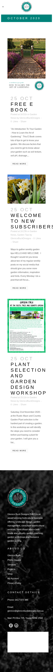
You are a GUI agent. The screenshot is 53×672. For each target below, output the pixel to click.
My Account (13, 578)
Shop (10, 574)
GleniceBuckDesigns (30, 118)
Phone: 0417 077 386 (17, 600)
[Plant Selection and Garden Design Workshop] (26, 326)
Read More (19, 164)
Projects (11, 569)
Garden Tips (23, 235)
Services (11, 565)
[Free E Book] (26, 65)
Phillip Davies (14, 560)
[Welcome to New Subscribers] (26, 189)
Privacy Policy (14, 583)
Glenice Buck (13, 555)
